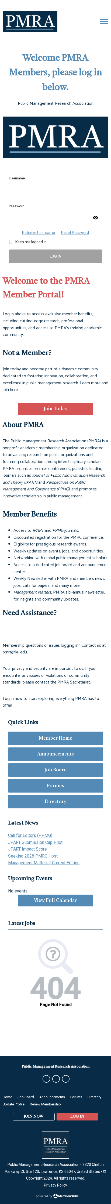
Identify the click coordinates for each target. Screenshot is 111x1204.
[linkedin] (66, 1079)
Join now (33, 1116)
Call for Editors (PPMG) (30, 835)
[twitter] (46, 1079)
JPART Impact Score (27, 849)
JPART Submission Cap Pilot (35, 842)
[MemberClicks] (30, 21)
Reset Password (75, 232)
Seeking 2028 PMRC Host (33, 856)
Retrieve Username (38, 232)
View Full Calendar (55, 900)
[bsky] (56, 1079)
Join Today (55, 408)
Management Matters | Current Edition (43, 862)
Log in (77, 1116)
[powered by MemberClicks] (55, 1197)
